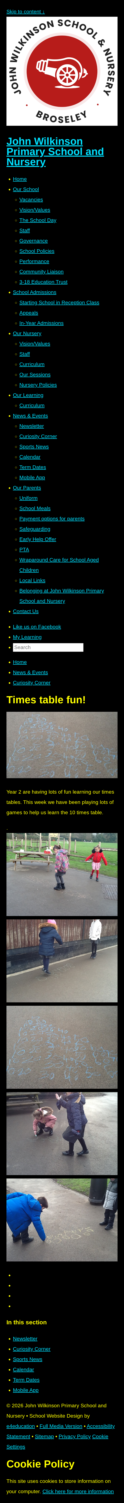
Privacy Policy (75, 1436)
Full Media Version (61, 1426)
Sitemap (44, 1436)
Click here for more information (78, 1491)
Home (20, 662)
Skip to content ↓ (25, 11)
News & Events (30, 672)
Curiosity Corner (32, 683)
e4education (20, 1426)
